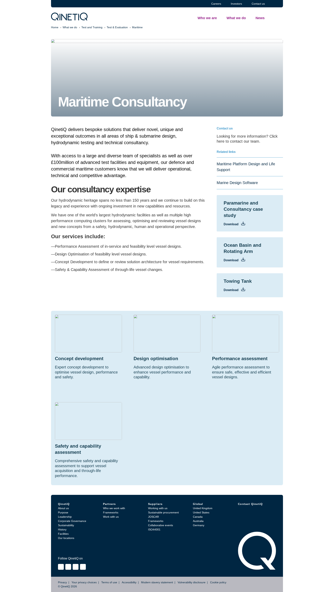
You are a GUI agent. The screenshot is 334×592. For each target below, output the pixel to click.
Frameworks (110, 512)
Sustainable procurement (163, 512)
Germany (198, 525)
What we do (70, 27)
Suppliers (155, 503)
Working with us (157, 508)
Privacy (62, 582)
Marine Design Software (237, 183)
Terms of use (109, 582)
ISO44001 (154, 529)
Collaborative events (160, 525)
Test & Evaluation (117, 27)
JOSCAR (153, 516)
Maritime (137, 27)
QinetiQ (64, 503)
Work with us (111, 516)
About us (63, 508)
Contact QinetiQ (250, 503)
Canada (198, 516)
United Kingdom (202, 508)
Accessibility (129, 582)
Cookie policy (218, 582)
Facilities (63, 533)
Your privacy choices (84, 582)
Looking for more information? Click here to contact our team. (247, 138)
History (62, 529)
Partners (109, 503)
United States (201, 512)
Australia (198, 521)
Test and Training (91, 27)
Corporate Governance (72, 521)
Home (54, 27)
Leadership (65, 516)
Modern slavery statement (157, 582)
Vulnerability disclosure (191, 582)
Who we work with (114, 508)
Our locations (66, 538)
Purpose (63, 512)
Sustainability (66, 525)
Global (198, 503)
